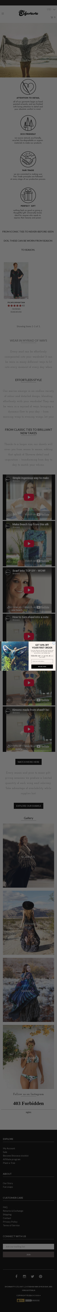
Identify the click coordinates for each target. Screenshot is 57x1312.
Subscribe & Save (42, 666)
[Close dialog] (54, 643)
